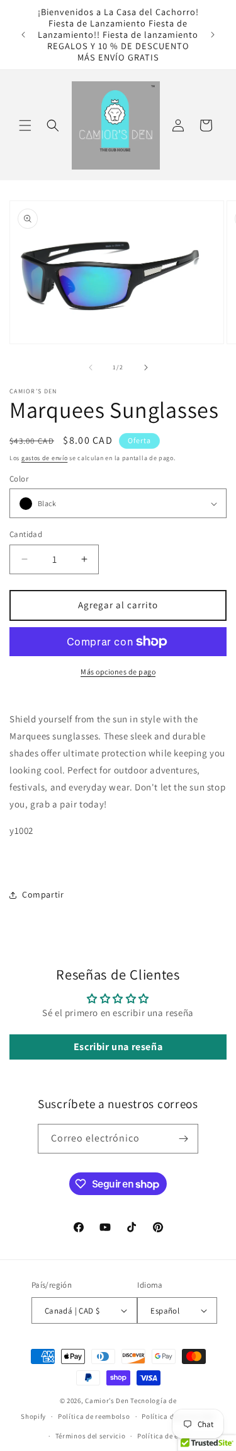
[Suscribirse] (184, 1138)
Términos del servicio (90, 1435)
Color (18, 478)
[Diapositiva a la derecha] (146, 367)
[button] (25, 125)
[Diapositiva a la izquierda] (90, 367)
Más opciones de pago (118, 671)
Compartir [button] (43, 894)
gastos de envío (44, 458)
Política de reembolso (94, 1416)
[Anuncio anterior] (23, 35)
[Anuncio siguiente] (213, 35)
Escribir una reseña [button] (118, 1046)
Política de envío (165, 1435)
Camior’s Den (106, 1400)
